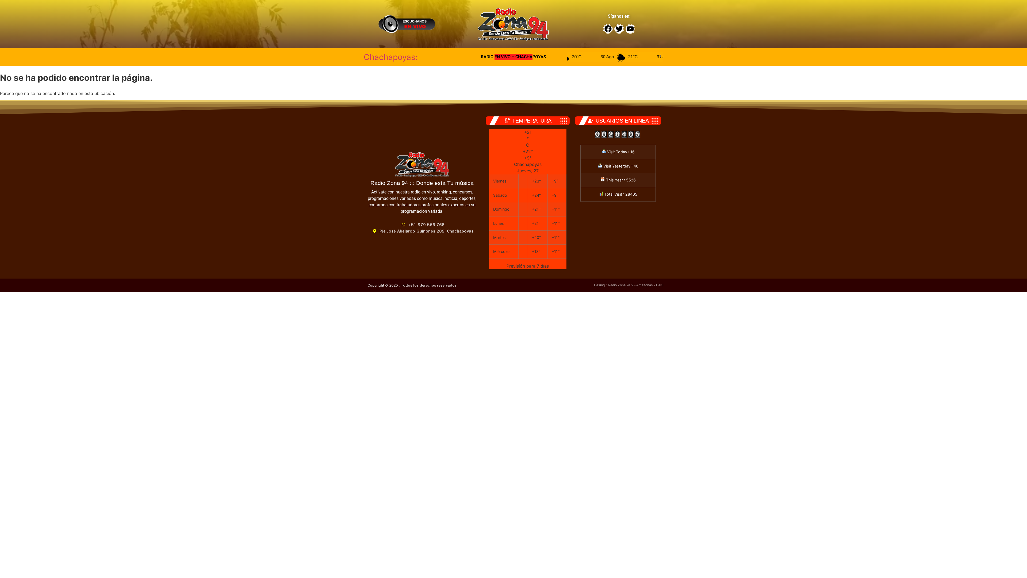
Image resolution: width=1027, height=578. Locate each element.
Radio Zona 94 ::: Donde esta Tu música (422, 183)
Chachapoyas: (390, 57)
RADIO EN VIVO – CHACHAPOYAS (513, 56)
